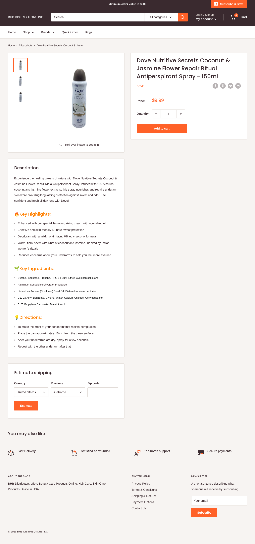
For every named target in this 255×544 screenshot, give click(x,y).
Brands (45, 32)
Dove (140, 86)
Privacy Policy (140, 483)
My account (204, 19)
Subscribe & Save (231, 4)
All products (25, 45)
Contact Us (138, 508)
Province (57, 383)
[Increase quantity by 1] (181, 113)
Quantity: (143, 113)
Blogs (88, 32)
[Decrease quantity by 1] (156, 113)
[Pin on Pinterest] (223, 86)
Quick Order (70, 32)
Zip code (93, 383)
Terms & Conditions (144, 489)
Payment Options (142, 502)
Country (20, 383)
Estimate (26, 405)
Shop (26, 32)
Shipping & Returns (144, 496)
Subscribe (204, 512)
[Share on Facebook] (215, 86)
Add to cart (162, 128)
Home (12, 32)
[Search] (183, 17)
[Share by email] (238, 86)
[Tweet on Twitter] (230, 86)
